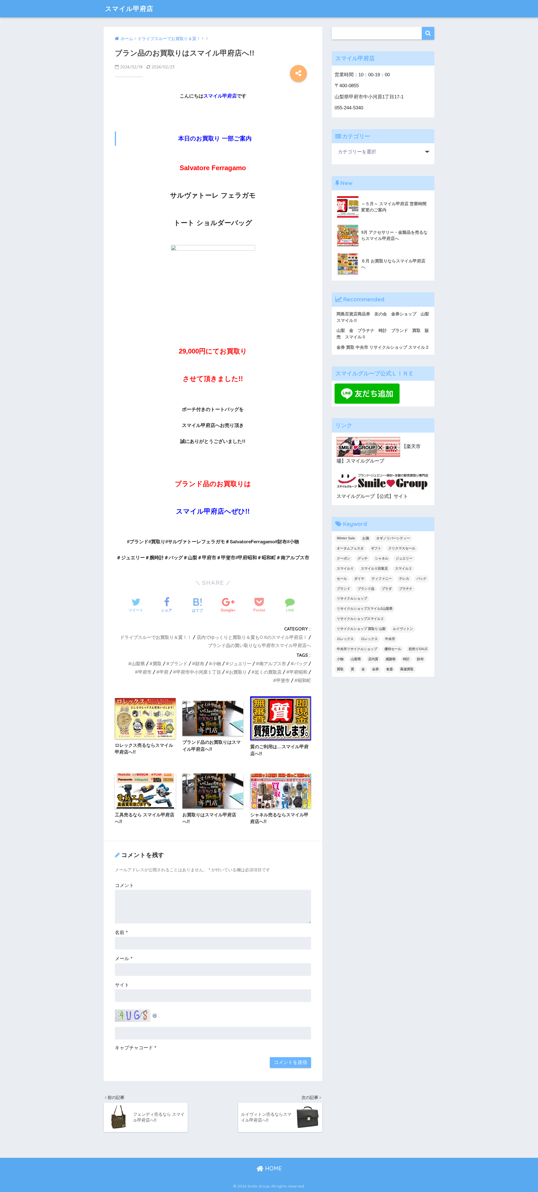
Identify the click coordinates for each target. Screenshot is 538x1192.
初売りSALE (418, 649)
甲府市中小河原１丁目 (198, 672)
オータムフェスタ (350, 548)
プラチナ (405, 589)
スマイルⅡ (345, 568)
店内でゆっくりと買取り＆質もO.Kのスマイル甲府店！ (252, 637)
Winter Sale (346, 538)
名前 (121, 932)
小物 (216, 663)
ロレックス (345, 639)
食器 (389, 669)
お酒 (365, 538)
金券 (375, 669)
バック (421, 579)
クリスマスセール (401, 548)
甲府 (163, 672)
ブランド (178, 663)
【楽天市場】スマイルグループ (379, 454)
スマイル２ (403, 568)
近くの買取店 (268, 672)
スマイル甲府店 (129, 8)
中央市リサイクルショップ (357, 649)
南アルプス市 (272, 663)
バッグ (300, 663)
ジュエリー (240, 663)
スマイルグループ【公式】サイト (372, 496)
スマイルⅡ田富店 (374, 568)
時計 (406, 659)
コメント (124, 885)
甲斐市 (283, 680)
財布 (199, 663)
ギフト (376, 548)
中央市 (390, 639)
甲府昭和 (298, 672)
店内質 (373, 659)
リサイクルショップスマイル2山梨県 (365, 609)
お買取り (238, 672)
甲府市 (145, 672)
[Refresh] (155, 1014)
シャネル (381, 558)
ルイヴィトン (403, 629)
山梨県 (138, 663)
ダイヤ (359, 579)
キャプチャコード (134, 1047)
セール (342, 579)
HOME (272, 1168)
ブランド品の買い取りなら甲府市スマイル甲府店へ (259, 645)
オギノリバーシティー (393, 538)
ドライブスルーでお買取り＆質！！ (156, 637)
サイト (122, 985)
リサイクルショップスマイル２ (360, 619)
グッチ (363, 558)
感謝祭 (391, 659)
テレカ (404, 579)
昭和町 (304, 680)
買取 (157, 663)
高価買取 (407, 669)
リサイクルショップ (352, 598)
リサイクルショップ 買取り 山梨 (361, 629)
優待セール (392, 649)
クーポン (343, 558)
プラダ (387, 589)
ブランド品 (366, 589)
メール (124, 958)
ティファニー (382, 579)
